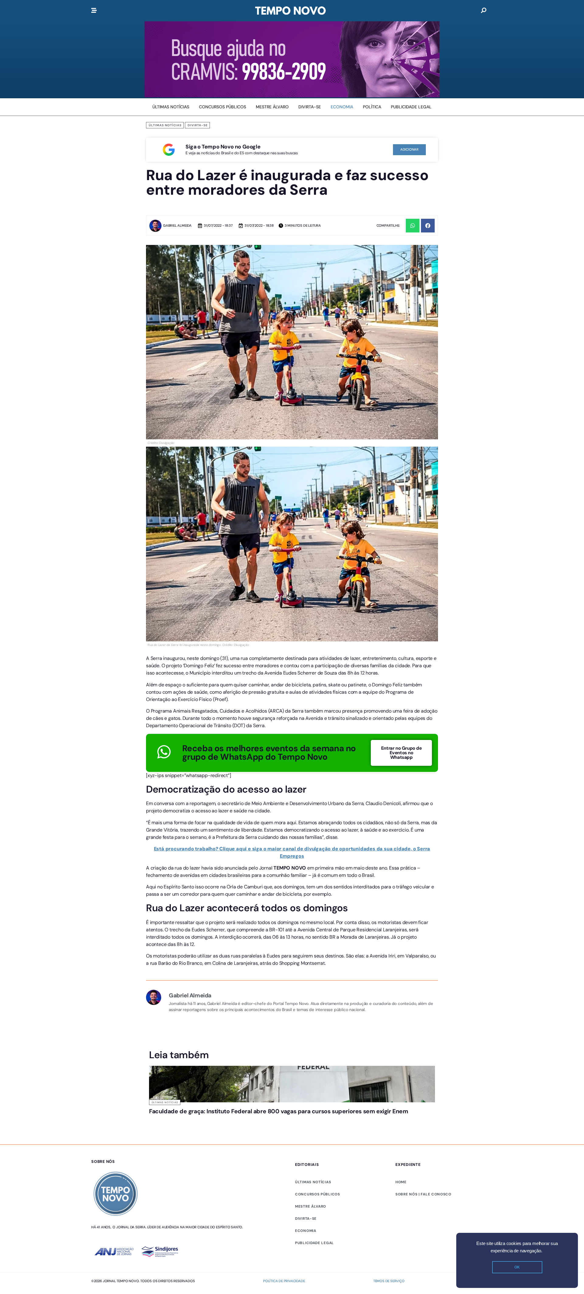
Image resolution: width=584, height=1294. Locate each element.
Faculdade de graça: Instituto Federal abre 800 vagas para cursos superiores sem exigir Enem (278, 903)
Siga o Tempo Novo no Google (223, 146)
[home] (290, 10)
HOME (401, 973)
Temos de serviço (389, 1073)
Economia (305, 1022)
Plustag (485, 1073)
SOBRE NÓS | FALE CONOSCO (423, 986)
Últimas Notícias (165, 125)
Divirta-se (198, 125)
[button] (412, 225)
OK (517, 1267)
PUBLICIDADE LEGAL (314, 1034)
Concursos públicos (317, 986)
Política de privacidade (284, 1073)
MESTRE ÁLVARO (310, 998)
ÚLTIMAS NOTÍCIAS (313, 973)
